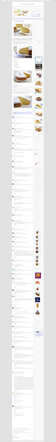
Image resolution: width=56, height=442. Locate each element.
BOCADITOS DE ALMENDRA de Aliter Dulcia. (40, 252)
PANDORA (15, 128)
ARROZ (36, 167)
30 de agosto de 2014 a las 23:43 (21, 413)
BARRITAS (40, 167)
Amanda (15, 220)
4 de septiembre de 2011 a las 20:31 (22, 326)
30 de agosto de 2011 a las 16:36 (20, 236)
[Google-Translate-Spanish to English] (39, 70)
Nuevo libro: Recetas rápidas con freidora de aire (39, 254)
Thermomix (37, 193)
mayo (37, 221)
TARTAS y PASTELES (38, 192)
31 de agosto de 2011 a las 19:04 (20, 269)
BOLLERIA (36, 169)
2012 (36, 205)
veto (14, 122)
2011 (36, 206)
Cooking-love (15, 236)
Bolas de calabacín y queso (39, 241)
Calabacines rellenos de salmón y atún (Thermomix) (39, 264)
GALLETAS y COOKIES (38, 175)
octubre (37, 210)
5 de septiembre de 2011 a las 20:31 (20, 331)
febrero (37, 225)
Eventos (41, 173)
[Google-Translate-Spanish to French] (35, 70)
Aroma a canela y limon (38, 250)
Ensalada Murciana (38, 215)
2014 (36, 202)
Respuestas (16, 399)
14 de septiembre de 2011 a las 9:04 (19, 360)
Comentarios (37, 326)
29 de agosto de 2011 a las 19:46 (18, 166)
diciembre (38, 207)
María (14, 166)
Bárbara (15, 273)
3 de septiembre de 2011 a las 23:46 (19, 307)
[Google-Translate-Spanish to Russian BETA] (40, 70)
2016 (36, 200)
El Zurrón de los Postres (38, 235)
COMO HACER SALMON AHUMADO (39, 248)
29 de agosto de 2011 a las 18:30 (19, 155)
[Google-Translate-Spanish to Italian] (38, 70)
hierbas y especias (38, 239)
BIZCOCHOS (37, 168)
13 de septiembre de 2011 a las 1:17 (19, 353)
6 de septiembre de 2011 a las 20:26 (21, 340)
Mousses (40, 180)
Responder (15, 120)
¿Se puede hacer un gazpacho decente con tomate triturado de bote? (39, 233)
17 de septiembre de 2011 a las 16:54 (21, 367)
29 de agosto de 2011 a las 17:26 (19, 128)
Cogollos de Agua (16, 340)
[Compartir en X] (15, 113)
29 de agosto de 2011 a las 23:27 (22, 202)
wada (14, 360)
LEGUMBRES (37, 177)
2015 (36, 201)
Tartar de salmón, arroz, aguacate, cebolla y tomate (39, 244)
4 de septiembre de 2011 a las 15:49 (19, 321)
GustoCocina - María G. (16, 304)
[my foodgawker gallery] (39, 137)
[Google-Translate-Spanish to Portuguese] (41, 70)
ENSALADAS (40, 171)
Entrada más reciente (14, 435)
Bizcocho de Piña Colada (19, 21)
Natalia (14, 155)
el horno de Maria (16, 367)
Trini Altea (15, 307)
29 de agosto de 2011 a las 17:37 (20, 135)
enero (37, 226)
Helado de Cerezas (38, 216)
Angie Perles (15, 269)
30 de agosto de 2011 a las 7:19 (19, 220)
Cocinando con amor (24, 43)
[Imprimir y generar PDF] (14, 112)
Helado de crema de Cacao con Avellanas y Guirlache (39, 237)
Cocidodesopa (15, 346)
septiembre (38, 211)
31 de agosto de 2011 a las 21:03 (19, 273)
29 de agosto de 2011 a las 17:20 (18, 122)
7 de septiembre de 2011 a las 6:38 (20, 346)
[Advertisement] (38, 30)
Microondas (36, 180)
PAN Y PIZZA (39, 181)
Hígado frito (39, 256)
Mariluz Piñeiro (15, 331)
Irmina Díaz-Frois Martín (16, 326)
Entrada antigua (32, 435)
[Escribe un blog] (14, 113)
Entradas (37, 325)
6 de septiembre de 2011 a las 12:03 (19, 336)
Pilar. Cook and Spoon (16, 202)
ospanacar (15, 321)
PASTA (36, 182)
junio (37, 220)
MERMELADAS (37, 178)
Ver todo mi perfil (40, 163)
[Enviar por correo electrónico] (13, 113)
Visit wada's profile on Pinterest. (38, 134)
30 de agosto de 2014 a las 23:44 (21, 400)
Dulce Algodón (37, 259)
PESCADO (39, 184)
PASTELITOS (40, 183)
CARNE (41, 169)
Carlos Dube (15, 135)
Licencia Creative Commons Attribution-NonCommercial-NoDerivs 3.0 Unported (39, 334)
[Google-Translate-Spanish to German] (36, 70)
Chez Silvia (15, 336)
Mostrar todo (41, 266)
